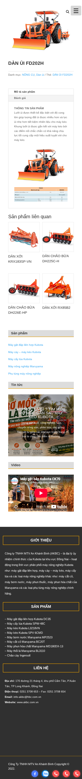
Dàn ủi (40, 74)
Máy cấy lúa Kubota (20, 359)
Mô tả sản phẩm (24, 91)
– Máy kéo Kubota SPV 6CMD (24, 632)
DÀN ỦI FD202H (62, 74)
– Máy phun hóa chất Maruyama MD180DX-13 (34, 646)
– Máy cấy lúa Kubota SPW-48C (25, 623)
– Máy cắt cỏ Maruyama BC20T (25, 641)
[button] (67, 11)
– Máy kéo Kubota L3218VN (22, 628)
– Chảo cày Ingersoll (17, 655)
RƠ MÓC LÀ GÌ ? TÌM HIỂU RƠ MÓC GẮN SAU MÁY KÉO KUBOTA (41, 413)
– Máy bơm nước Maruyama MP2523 (28, 637)
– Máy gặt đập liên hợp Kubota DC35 (28, 619)
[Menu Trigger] (76, 10)
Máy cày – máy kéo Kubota (24, 352)
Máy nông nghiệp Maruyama (25, 366)
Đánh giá (20, 97)
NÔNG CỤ (28, 74)
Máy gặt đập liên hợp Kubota (25, 344)
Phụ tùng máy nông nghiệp (24, 373)
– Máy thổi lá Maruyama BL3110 (25, 650)
